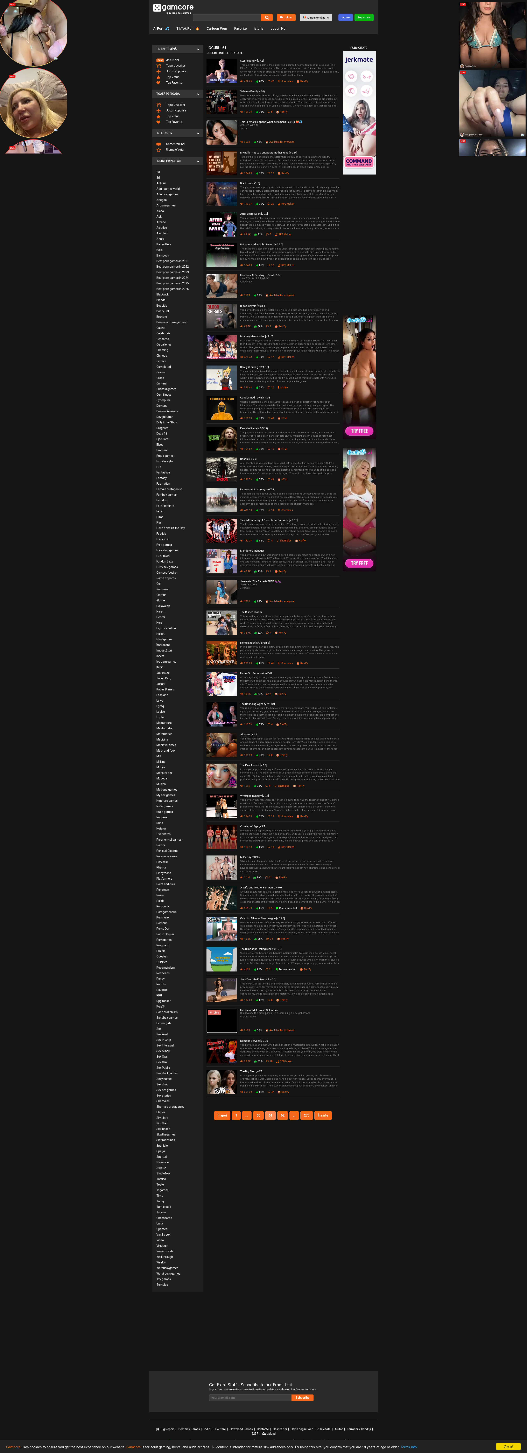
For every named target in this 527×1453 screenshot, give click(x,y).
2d (158, 172)
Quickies (161, 962)
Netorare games (167, 800)
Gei (158, 583)
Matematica (164, 734)
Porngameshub (166, 912)
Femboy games (166, 494)
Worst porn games (168, 1273)
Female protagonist (169, 489)
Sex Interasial (165, 1045)
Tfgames (162, 1190)
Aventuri (162, 233)
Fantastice (163, 472)
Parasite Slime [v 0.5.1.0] (254, 428)
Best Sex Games (189, 1429)
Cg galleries (163, 344)
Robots (161, 984)
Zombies (162, 1284)
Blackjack (162, 294)
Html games (164, 639)
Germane (162, 589)
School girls (163, 1023)
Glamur (161, 594)
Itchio (159, 667)
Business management (171, 322)
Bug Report (166, 1429)
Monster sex (164, 773)
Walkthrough (164, 1256)
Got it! (508, 1446)
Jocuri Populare (176, 71)
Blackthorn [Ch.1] (250, 183)
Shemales (163, 1101)
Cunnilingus (163, 394)
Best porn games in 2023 (172, 272)
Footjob (161, 533)
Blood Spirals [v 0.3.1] (253, 305)
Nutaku (161, 828)
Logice (160, 711)
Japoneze (163, 672)
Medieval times (166, 745)
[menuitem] (177, 60)
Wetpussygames (167, 1268)
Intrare (346, 17)
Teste (160, 1184)
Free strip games (167, 550)
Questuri (162, 956)
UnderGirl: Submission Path (256, 673)
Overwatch (163, 834)
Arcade (161, 222)
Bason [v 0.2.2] (248, 459)
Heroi (159, 622)
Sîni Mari (162, 1123)
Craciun (161, 372)
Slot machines (165, 1140)
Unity (159, 1223)
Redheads (163, 973)
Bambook (162, 255)
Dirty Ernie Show (167, 422)
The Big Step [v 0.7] (251, 1071)
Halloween (163, 606)
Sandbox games (167, 1017)
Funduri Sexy (164, 561)
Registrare (364, 17)
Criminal (161, 383)
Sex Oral (161, 1056)
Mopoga (161, 778)
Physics (161, 867)
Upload (288, 17)
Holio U (160, 633)
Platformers (164, 878)
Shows (160, 1112)
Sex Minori (163, 1051)
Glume (160, 600)
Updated (162, 1229)
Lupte (160, 717)
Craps (160, 378)
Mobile (160, 767)
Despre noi (280, 1429)
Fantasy (161, 478)
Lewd (159, 700)
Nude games (164, 811)
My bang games (166, 789)
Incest (160, 656)
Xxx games (163, 1279)
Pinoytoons (163, 873)
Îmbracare (163, 645)
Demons (161, 405)
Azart (160, 238)
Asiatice (161, 227)
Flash (159, 522)
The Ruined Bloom (251, 612)
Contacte (263, 1429)
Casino (160, 327)
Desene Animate (167, 411)
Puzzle (161, 951)
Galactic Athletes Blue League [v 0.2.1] (262, 918)
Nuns (159, 823)
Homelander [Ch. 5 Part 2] (255, 642)
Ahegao (161, 200)
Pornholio (162, 917)
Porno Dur (162, 928)
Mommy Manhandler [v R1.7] (256, 336)
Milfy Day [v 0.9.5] (250, 857)
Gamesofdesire (166, 572)
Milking (161, 761)
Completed (163, 366)
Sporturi (161, 1156)
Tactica (161, 1179)
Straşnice (162, 1162)
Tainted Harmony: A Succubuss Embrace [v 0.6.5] (269, 520)
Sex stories (163, 1095)
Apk (159, 216)
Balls (159, 250)
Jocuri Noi (278, 28)
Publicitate (324, 1429)
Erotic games (165, 455)
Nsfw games (164, 806)
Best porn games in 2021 (172, 261)
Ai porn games (165, 205)
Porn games (164, 939)
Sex (158, 1028)
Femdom (162, 500)
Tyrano (161, 1212)
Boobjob (161, 305)
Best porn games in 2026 (172, 289)
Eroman (161, 450)
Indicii (207, 1429)
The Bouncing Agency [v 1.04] (257, 703)
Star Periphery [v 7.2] (252, 60)
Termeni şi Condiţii (359, 1429)
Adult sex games (167, 194)
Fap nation (163, 483)
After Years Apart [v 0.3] (254, 213)
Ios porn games (166, 661)
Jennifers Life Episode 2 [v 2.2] (258, 979)
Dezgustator (164, 416)
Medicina (162, 739)
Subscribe (302, 1397)
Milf (158, 756)
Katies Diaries (165, 689)
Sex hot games (166, 1090)
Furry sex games (167, 567)
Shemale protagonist (170, 1106)
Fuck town (163, 556)
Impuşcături (164, 650)
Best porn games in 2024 (172, 277)
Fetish (160, 511)
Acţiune (161, 183)
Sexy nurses (164, 1078)
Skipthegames (165, 1134)
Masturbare (164, 722)
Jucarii (160, 683)
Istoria (259, 28)
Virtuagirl (162, 1245)
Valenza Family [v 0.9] (252, 91)
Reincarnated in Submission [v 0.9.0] (261, 244)
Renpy (160, 978)
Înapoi (222, 1115)
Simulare (162, 1117)
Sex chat (162, 1084)
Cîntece (161, 361)
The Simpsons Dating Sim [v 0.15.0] (261, 948)
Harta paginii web (302, 1429)
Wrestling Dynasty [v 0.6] (254, 795)
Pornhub (162, 923)
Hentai (160, 617)
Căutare (220, 1429)
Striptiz (161, 1167)
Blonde (161, 300)
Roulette (162, 989)
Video (160, 1240)
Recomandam (165, 967)
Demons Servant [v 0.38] (254, 1040)
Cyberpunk (163, 400)
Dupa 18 (161, 433)
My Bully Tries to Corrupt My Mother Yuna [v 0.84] (268, 152)
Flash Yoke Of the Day (170, 528)
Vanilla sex (163, 1234)
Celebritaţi (163, 333)
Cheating (162, 350)
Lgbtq (160, 706)
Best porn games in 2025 (172, 283)
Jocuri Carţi (163, 678)
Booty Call (162, 311)
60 (258, 1115)
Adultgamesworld (168, 188)
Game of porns (166, 578)
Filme (159, 517)
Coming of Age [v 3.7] (253, 826)
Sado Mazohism (167, 1012)
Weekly (161, 1262)
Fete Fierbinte (165, 505)
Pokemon (162, 889)
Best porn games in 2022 (172, 266)
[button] (316, 17)
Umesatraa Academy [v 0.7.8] (257, 489)
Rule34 (161, 1006)
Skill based (163, 1129)
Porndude (162, 906)
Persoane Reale (166, 856)
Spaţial (161, 1151)
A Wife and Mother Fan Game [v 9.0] (261, 887)
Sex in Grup (163, 1040)
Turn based (163, 1206)
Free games (164, 544)
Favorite (240, 28)
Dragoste (162, 428)
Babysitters (163, 244)
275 (306, 1115)
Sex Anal (162, 1034)
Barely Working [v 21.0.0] (254, 367)
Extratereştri (164, 461)
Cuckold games (166, 389)
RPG (159, 995)
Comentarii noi (175, 144)
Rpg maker (163, 1001)
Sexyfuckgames (167, 1073)
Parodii (161, 845)
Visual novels (164, 1251)
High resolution (166, 628)
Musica (161, 784)
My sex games (165, 795)
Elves (159, 444)
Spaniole (162, 1145)
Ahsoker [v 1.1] (249, 734)
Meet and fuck (165, 750)
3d (158, 177)
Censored (162, 339)
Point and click (165, 884)
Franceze (162, 539)
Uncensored (164, 1218)
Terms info (409, 1446)
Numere (161, 817)
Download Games (241, 1429)
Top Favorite (174, 82)
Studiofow (163, 1173)
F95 (158, 467)
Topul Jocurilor (175, 65)
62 (282, 1115)
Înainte (323, 1115)
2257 (255, 1433)
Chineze (161, 355)
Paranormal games (169, 839)
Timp (159, 1195)
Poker (160, 895)
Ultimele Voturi (175, 149)
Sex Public (163, 1067)
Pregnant (162, 945)
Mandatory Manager (252, 550)
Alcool (160, 211)
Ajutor (339, 1429)
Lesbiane (162, 695)
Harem (160, 611)
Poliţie (160, 900)
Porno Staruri (165, 934)
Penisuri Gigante (167, 850)
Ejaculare (162, 439)
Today (160, 1201)
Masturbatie (164, 728)
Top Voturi (173, 77)
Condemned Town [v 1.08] (255, 397)
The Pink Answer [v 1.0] (253, 765)
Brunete (161, 316)
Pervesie (162, 862)
